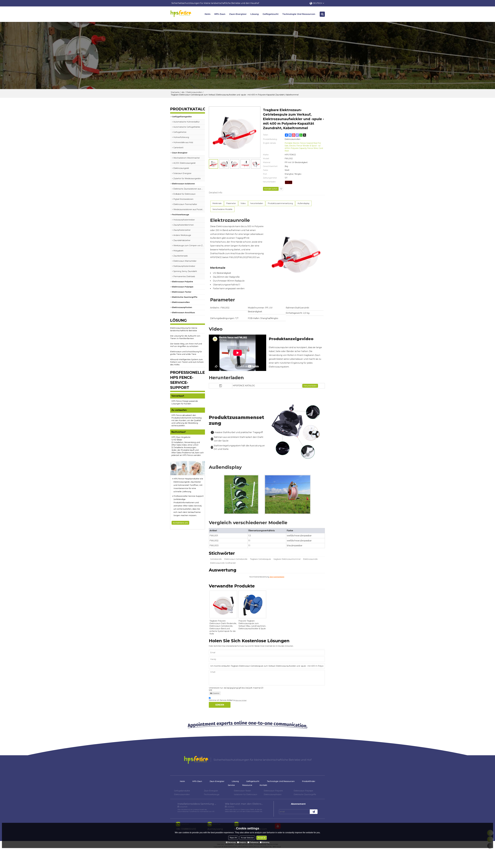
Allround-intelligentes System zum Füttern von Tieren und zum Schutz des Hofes (187, 362)
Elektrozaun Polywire (273, 791)
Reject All (233, 838)
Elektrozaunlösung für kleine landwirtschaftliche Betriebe (183, 329)
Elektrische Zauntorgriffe (305, 794)
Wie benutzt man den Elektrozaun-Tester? (244, 803)
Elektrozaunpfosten (273, 794)
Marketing (265, 842)
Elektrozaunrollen (194, 92)
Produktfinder (308, 781)
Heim (208, 14)
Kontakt (263, 785)
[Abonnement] (313, 811)
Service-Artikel (241, 700)
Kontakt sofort (270, 189)
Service (231, 785)
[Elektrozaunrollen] (288, 182)
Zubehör (215, 693)
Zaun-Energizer (238, 14)
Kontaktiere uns (180, 523)
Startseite (175, 92)
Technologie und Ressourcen (298, 14)
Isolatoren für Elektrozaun (245, 794)
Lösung (254, 14)
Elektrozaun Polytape (303, 791)
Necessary (232, 842)
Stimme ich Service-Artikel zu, (227, 700)
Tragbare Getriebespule (260, 559)
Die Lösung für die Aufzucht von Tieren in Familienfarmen (185, 337)
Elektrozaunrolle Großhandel (223, 563)
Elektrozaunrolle (310, 559)
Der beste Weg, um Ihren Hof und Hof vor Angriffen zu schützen (186, 345)
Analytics (242, 842)
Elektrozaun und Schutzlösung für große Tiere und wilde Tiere (186, 352)
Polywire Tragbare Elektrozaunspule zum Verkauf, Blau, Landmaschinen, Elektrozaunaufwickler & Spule (252, 625)
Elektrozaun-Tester (242, 791)
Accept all (261, 838)
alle (183, 92)
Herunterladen (310, 386)
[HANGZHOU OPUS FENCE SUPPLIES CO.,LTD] (180, 13)
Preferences (254, 842)
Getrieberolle (216, 559)
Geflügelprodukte (182, 791)
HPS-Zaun (219, 14)
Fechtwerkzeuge (211, 794)
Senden (219, 705)
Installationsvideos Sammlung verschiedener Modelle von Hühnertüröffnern (197, 803)
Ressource (247, 785)
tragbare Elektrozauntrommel (287, 559)
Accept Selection (247, 838)
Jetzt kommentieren (276, 577)
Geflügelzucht (270, 14)
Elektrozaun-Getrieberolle (235, 559)
